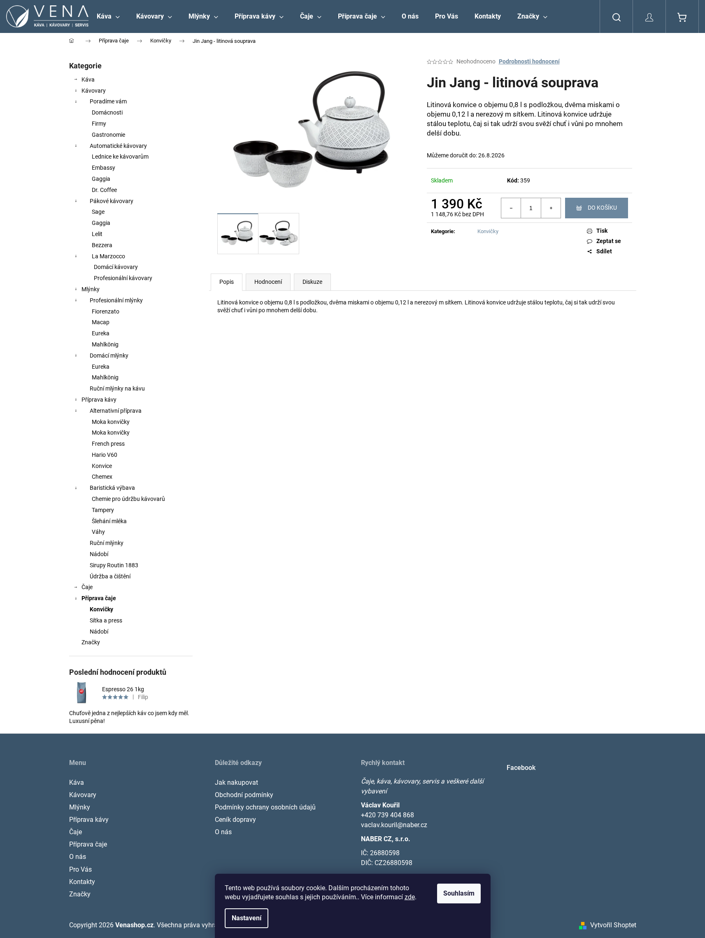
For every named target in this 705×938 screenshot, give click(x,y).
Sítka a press (106, 620)
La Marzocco (108, 256)
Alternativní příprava (116, 410)
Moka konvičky (111, 422)
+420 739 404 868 (387, 815)
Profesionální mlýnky (116, 300)
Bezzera (102, 245)
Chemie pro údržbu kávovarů (128, 499)
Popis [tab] (226, 281)
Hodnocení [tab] (268, 281)
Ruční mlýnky (106, 543)
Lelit (97, 234)
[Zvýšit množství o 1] (551, 208)
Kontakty (82, 882)
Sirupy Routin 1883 (114, 565)
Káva (88, 79)
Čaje (87, 587)
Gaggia (101, 178)
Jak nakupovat (236, 782)
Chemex (102, 476)
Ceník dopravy (235, 819)
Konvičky (101, 609)
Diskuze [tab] (312, 281)
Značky (90, 642)
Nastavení (246, 918)
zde (410, 897)
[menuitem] (108, 16)
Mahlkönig (105, 344)
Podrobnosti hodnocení (529, 61)
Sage (98, 211)
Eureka (100, 333)
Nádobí (99, 554)
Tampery (103, 510)
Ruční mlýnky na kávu (117, 388)
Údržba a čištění (110, 576)
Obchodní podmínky (244, 795)
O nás (77, 857)
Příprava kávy (98, 399)
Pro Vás (80, 869)
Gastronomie (108, 134)
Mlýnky (90, 289)
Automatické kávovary (118, 146)
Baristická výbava (112, 487)
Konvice (102, 466)
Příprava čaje (98, 598)
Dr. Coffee (104, 190)
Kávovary (93, 90)
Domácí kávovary (116, 267)
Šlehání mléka (109, 521)
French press (108, 443)
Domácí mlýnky (109, 355)
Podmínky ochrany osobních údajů (265, 807)
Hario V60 (104, 454)
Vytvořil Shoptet (613, 925)
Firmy (99, 123)
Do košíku (602, 207)
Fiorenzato (105, 311)
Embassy (103, 167)
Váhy (98, 532)
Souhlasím (459, 893)
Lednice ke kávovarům (120, 156)
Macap (100, 322)
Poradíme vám (108, 101)
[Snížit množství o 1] (511, 208)
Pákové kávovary (111, 201)
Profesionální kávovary (123, 278)
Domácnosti (107, 112)
